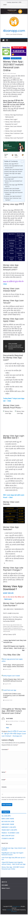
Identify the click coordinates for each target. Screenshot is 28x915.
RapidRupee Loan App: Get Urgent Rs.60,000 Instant (12, 854)
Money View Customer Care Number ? (13, 199)
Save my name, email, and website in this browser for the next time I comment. (13, 798)
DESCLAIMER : (5, 885)
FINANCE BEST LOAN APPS (16, 58)
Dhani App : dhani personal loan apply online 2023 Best (13, 666)
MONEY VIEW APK (8, 593)
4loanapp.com (14, 31)
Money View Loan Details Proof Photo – (13, 182)
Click (5, 284)
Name (4, 772)
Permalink (22, 721)
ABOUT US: (4, 882)
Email (4, 780)
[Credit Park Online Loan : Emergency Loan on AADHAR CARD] (9, 690)
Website (4, 787)
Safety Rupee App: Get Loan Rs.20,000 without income (13, 680)
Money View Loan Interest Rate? (14, 169)
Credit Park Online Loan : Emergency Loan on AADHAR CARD (13, 695)
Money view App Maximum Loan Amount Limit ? (14, 166)
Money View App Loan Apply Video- (13, 174)
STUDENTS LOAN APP (8, 838)
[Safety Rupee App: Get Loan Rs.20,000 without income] (11, 676)
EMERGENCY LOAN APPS (9, 827)
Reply (7, 727)
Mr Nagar (14, 73)
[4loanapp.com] (3, 40)
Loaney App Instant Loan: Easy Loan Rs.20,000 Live (15, 641)
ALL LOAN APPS (6, 58)
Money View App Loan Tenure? (13, 171)
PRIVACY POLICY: (6, 888)
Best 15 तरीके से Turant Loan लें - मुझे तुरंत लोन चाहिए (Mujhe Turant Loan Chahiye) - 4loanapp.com (14, 733)
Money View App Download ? (13, 196)
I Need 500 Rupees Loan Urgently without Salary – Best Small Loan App (13, 648)
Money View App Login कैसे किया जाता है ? (14, 185)
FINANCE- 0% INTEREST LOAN (10, 833)
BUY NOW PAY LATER (8, 821)
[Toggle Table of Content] (21, 161)
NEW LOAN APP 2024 (8, 836)
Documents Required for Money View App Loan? (14, 178)
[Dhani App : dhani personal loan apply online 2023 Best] (14, 659)
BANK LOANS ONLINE (8, 819)
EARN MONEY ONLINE (8, 824)
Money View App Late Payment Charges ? (14, 193)
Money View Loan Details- (12, 188)
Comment (5, 749)
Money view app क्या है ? (11, 164)
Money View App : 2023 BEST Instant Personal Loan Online (13, 868)
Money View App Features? (13, 190)
